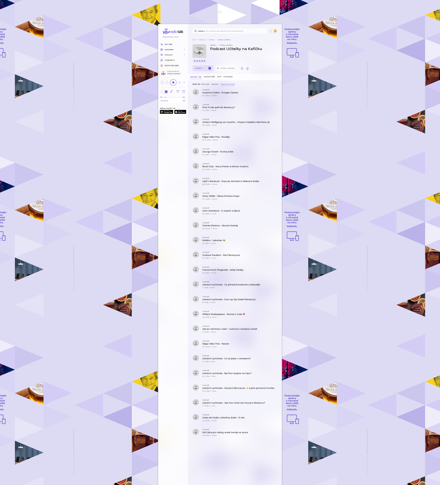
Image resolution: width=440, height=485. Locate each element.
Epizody (195, 77)
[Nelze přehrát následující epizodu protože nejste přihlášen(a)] (179, 82)
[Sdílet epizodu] (277, 94)
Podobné (228, 77)
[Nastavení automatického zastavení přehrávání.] (171, 91)
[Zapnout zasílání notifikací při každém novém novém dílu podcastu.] (247, 68)
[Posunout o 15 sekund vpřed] (167, 82)
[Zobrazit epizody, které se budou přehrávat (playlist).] (183, 92)
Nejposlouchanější (227, 84)
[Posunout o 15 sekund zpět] (162, 82)
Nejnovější (205, 84)
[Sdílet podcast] (242, 68)
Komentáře (209, 77)
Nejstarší (215, 84)
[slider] (165, 97)
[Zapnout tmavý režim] (273, 31)
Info (219, 77)
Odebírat (199, 68)
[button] (173, 49)
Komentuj (164, 101)
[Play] (173, 82)
